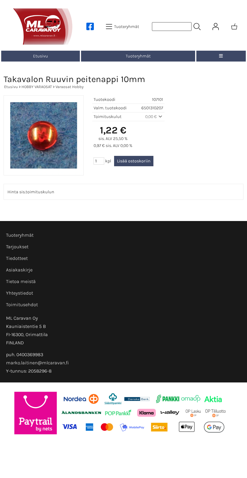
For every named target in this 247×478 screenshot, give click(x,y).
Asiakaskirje (19, 270)
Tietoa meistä (21, 281)
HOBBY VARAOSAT (36, 86)
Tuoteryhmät (138, 56)
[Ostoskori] (234, 26)
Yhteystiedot (19, 293)
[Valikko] (221, 56)
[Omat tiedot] (215, 26)
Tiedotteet (17, 258)
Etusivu (40, 56)
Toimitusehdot (22, 304)
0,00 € (151, 116)
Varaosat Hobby (69, 86)
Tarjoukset (17, 246)
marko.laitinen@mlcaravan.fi (37, 363)
